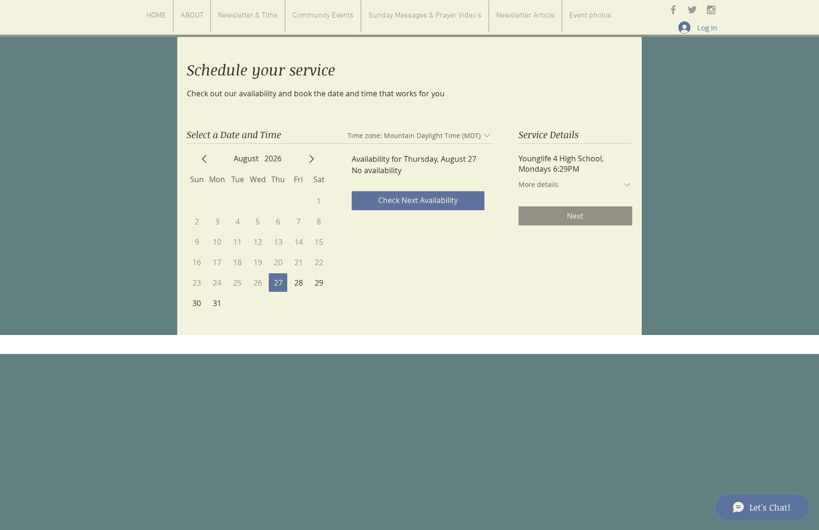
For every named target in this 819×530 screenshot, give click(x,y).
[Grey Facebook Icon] (673, 10)
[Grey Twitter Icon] (692, 10)
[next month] (311, 159)
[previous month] (204, 159)
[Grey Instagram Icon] (711, 10)
